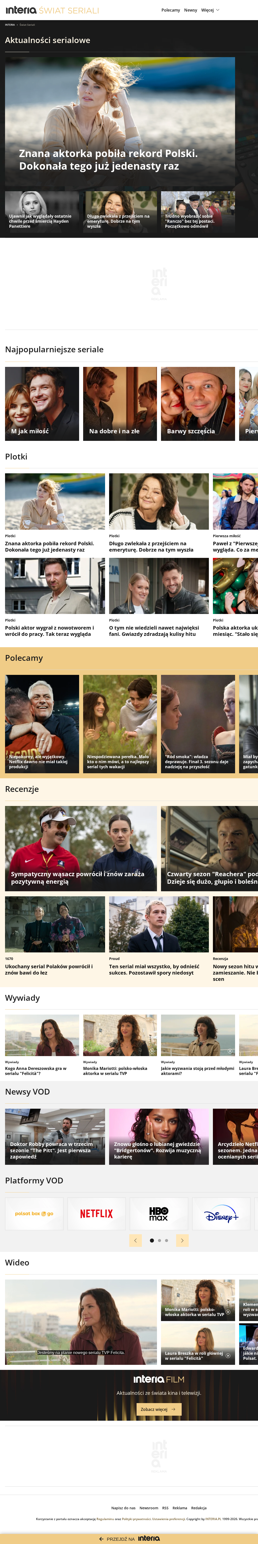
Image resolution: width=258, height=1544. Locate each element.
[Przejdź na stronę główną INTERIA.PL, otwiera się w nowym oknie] (21, 10)
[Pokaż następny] (182, 1240)
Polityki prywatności (136, 1519)
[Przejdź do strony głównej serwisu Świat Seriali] (69, 10)
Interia (10, 24)
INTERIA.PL (213, 1519)
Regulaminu (105, 1519)
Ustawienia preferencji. (169, 1519)
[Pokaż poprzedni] (135, 1240)
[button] (211, 10)
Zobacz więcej (154, 1409)
